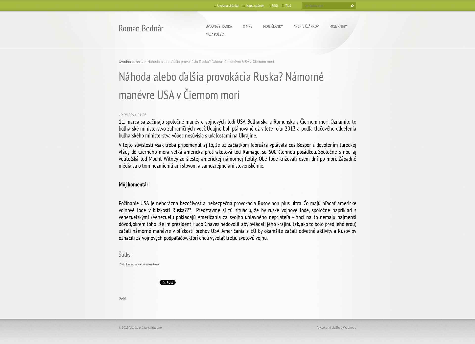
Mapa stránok (255, 5)
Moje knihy (338, 26)
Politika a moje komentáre (139, 264)
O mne (247, 26)
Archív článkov (306, 26)
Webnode (349, 327)
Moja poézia (215, 34)
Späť (122, 298)
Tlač (288, 5)
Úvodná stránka (219, 26)
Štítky (124, 254)
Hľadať (351, 5)
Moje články (273, 26)
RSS (275, 5)
